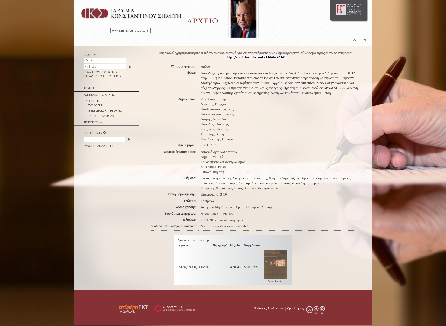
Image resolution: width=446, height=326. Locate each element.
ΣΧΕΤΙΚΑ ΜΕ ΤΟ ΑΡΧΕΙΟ (99, 95)
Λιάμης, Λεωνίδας (213, 119)
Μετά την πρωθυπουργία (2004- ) (224, 226)
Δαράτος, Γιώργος (213, 104)
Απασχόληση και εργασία (219, 152)
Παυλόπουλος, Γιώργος (217, 109)
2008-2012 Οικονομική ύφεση (223, 220)
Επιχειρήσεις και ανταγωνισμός (223, 162)
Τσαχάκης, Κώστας (214, 129)
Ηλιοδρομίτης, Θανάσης (218, 139)
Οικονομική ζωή (212, 172)
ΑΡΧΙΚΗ (89, 88)
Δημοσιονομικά (212, 157)
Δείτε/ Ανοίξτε (275, 281)
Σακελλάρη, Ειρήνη (214, 99)
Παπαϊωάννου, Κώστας (217, 114)
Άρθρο (205, 66)
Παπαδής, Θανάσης (215, 124)
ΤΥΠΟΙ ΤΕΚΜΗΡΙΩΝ (101, 116)
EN (363, 40)
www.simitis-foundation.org (130, 31)
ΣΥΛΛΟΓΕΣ (95, 105)
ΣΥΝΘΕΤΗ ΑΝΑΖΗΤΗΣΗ (99, 146)
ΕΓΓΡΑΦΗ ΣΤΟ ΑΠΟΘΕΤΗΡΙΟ (102, 76)
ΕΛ (354, 40)
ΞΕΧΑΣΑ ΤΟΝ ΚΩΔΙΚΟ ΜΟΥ (100, 72)
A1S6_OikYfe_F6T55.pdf (194, 267)
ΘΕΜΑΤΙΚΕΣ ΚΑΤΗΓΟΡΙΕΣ (105, 110)
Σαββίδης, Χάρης (213, 134)
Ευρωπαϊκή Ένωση (214, 167)
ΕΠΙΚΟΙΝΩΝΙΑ (93, 122)
